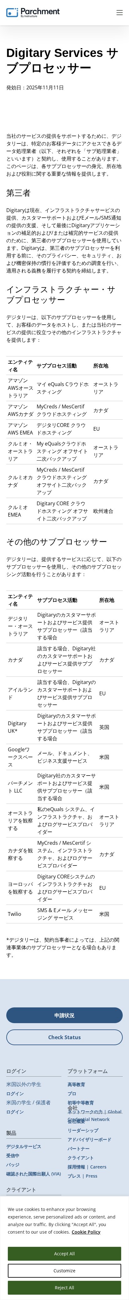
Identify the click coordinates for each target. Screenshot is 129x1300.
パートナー (79, 1149)
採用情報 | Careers (87, 1167)
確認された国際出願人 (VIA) (33, 1174)
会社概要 (76, 1121)
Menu (119, 12)
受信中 (12, 1155)
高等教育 (76, 1084)
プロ (72, 1093)
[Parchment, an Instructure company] (32, 12)
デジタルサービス (23, 1146)
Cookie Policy (86, 1232)
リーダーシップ (83, 1130)
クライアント (81, 1158)
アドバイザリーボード (89, 1139)
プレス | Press (82, 1176)
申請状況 (64, 1015)
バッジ (12, 1165)
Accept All (64, 1254)
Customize (64, 1271)
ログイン (15, 1093)
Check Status (64, 1037)
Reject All (64, 1288)
